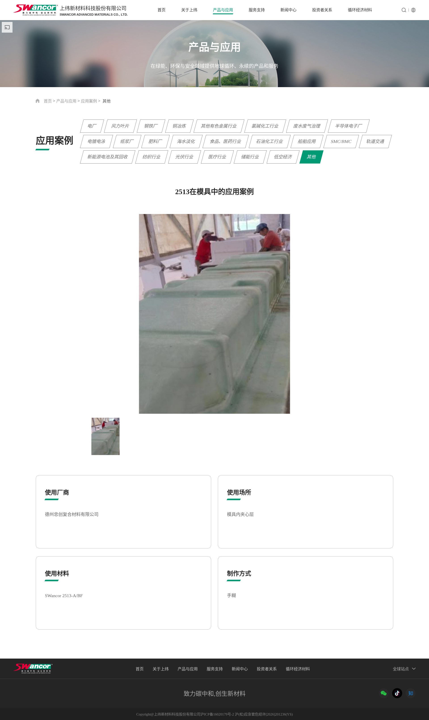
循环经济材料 (360, 10)
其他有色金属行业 (219, 126)
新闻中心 (288, 10)
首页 (162, 10)
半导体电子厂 (349, 126)
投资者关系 (322, 10)
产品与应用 (223, 10)
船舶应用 (307, 141)
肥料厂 (155, 141)
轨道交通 (375, 141)
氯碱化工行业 (265, 126)
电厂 (92, 126)
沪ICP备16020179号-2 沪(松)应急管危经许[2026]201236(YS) (246, 714)
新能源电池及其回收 (107, 156)
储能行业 (250, 156)
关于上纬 (189, 10)
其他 (311, 156)
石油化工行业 (270, 141)
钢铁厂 (151, 126)
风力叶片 (120, 126)
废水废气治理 (307, 126)
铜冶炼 (179, 126)
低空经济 (283, 156)
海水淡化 (186, 141)
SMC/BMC (341, 141)
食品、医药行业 (225, 141)
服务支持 (257, 10)
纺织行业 (151, 156)
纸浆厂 (127, 141)
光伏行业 (184, 156)
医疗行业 (217, 156)
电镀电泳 (96, 141)
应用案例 (89, 101)
